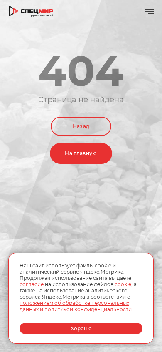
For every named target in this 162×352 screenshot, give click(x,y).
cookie (123, 284)
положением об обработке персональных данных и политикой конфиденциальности (76, 306)
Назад (81, 126)
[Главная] (31, 11)
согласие (32, 284)
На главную (81, 153)
